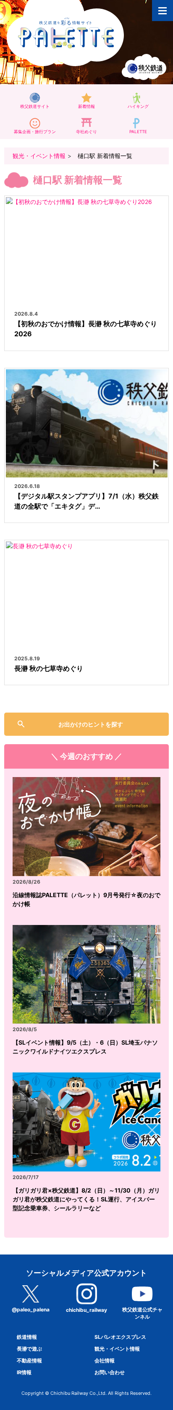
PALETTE (138, 131)
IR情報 (24, 1372)
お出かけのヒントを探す (90, 724)
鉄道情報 (27, 1337)
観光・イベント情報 (39, 155)
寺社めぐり (86, 131)
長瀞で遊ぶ (29, 1349)
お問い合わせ (109, 1372)
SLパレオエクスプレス (120, 1337)
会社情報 (104, 1360)
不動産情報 (29, 1360)
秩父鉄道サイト (35, 106)
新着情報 (86, 106)
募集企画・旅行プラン (35, 131)
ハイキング (138, 106)
